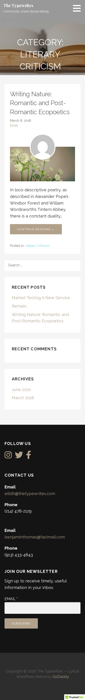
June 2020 (21, 389)
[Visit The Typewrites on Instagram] (8, 456)
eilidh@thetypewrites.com (30, 493)
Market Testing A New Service (41, 297)
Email (11, 599)
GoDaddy (61, 677)
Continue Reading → (36, 229)
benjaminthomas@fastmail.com (35, 537)
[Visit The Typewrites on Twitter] (19, 456)
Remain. (19, 306)
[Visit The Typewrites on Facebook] (28, 456)
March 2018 (23, 397)
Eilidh (14, 125)
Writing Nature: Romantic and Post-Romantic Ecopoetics (40, 103)
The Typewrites (18, 5)
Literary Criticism (37, 246)
